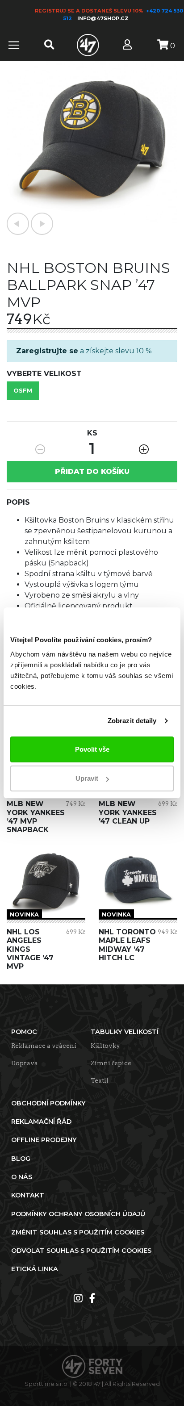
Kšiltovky (105, 1045)
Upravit (86, 778)
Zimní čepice (111, 1063)
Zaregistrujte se (47, 351)
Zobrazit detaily (132, 720)
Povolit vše (92, 749)
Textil (100, 1080)
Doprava (24, 1063)
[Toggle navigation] (14, 45)
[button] (18, 224)
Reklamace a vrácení (43, 1045)
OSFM (22, 390)
